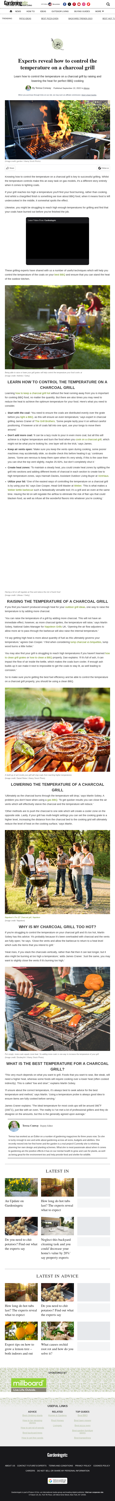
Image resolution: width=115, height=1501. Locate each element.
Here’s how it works (88, 95)
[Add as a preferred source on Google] (57, 1481)
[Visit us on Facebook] (64, 4)
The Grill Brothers (45, 421)
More (98, 11)
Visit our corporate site (94, 1492)
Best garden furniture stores (82, 1431)
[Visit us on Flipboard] (88, 4)
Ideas (43, 11)
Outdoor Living (60, 11)
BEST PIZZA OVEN (49, 18)
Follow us (105, 168)
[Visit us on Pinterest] (74, 4)
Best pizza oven (82, 1425)
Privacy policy (83, 1466)
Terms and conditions (61, 1466)
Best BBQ (83, 1415)
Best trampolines (82, 1438)
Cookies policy (101, 1466)
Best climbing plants (32, 1415)
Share (12, 168)
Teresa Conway (43, 88)
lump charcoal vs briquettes (86, 642)
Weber (77, 485)
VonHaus (103, 476)
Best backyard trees (32, 1433)
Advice (86, 88)
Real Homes (57, 1420)
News (18, 11)
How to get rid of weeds (32, 1428)
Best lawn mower (82, 1420)
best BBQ (59, 274)
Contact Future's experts (31, 1466)
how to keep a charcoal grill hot (33, 393)
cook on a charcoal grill (89, 439)
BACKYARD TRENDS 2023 (80, 18)
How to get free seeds (32, 1438)
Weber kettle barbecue (20, 490)
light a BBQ (26, 417)
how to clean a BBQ (41, 657)
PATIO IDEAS (25, 18)
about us (10, 1466)
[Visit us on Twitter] (69, 4)
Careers (30, 1471)
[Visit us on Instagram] (83, 4)
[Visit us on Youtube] (79, 4)
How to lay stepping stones (32, 1421)
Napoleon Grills (53, 626)
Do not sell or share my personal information (63, 1471)
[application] (57, 241)
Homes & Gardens (57, 1415)
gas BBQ (52, 799)
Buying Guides (82, 11)
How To (31, 11)
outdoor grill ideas (75, 607)
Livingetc (57, 1425)
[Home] (11, 12)
